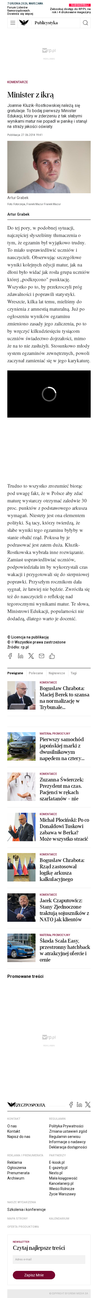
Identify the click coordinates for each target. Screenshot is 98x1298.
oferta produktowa (23, 1226)
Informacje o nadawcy (67, 1142)
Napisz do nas (18, 1136)
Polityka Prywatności (66, 1126)
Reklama (14, 1162)
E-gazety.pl (58, 1168)
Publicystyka (46, 23)
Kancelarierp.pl (61, 1183)
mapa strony (17, 1218)
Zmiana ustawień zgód (68, 1131)
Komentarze (17, 82)
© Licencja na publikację (28, 637)
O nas (12, 1126)
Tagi (74, 673)
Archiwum (15, 1178)
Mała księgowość (63, 1178)
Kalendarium (59, 1218)
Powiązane (15, 673)
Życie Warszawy (62, 1194)
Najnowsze (57, 673)
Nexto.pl (55, 1173)
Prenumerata (18, 1173)
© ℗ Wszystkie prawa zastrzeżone (36, 642)
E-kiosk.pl (57, 1162)
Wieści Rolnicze (61, 1189)
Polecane (36, 673)
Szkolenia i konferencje (26, 1209)
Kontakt (13, 1131)
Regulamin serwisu (64, 1136)
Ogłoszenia (16, 1168)
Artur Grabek (18, 214)
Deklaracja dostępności (68, 1147)
